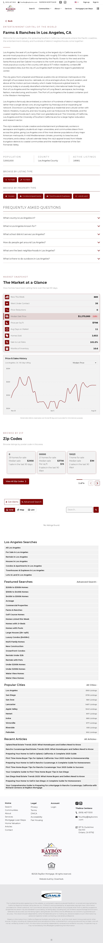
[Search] (96, 510)
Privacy (34, 807)
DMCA (34, 813)
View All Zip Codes (15, 481)
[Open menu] (98, 8)
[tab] (9, 510)
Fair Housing (37, 820)
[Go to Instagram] (65, 2)
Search (32, 9)
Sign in (95, 2)
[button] (51, 316)
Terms (34, 810)
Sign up (86, 2)
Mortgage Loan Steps (84, 9)
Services (68, 9)
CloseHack (58, 879)
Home (8, 803)
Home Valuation (12, 823)
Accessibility (36, 817)
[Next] (97, 483)
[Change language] (77, 2)
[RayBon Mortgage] (51, 850)
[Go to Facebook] (60, 2)
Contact (9, 830)
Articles (8, 826)
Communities (44, 9)
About (57, 9)
